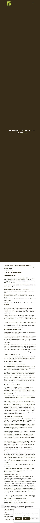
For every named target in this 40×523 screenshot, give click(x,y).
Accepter (18, 518)
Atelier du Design (12, 288)
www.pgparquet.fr (7, 281)
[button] (38, 510)
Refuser (26, 518)
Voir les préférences (35, 518)
